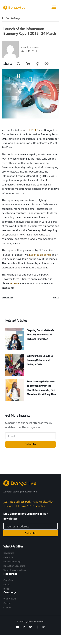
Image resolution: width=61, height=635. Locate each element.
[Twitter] (30, 627)
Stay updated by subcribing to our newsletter (25, 516)
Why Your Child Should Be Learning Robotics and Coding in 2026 (40, 360)
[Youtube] (17, 627)
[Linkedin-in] (24, 627)
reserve (14, 283)
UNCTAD (33, 130)
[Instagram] (44, 627)
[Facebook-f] (37, 627)
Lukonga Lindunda (40, 254)
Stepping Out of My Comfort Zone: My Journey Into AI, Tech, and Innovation (41, 334)
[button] (54, 7)
